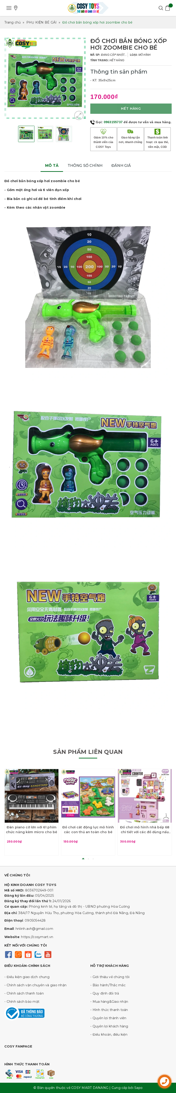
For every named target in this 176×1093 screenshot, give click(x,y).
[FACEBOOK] (8, 954)
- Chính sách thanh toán (24, 993)
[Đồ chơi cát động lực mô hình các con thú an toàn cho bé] (88, 796)
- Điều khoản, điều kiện (108, 1034)
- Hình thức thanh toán (109, 1010)
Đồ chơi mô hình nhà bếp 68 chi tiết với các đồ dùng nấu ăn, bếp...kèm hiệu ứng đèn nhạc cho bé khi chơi (145, 830)
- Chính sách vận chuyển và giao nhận (35, 985)
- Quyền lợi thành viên (108, 1018)
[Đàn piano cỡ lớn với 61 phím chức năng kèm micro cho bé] (31, 796)
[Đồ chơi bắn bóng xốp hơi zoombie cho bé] (78, 115)
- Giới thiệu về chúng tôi (109, 977)
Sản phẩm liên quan (88, 751)
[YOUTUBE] (48, 954)
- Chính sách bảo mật (21, 1002)
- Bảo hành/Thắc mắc (108, 985)
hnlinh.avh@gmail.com (34, 929)
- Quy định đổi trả (104, 993)
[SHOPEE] (28, 954)
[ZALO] (38, 954)
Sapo (138, 1088)
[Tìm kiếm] (161, 8)
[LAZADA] (18, 954)
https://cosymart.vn (37, 937)
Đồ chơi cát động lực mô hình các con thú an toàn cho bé (88, 829)
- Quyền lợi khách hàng (109, 1026)
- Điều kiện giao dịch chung (27, 977)
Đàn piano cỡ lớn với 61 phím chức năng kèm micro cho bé (31, 829)
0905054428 (35, 920)
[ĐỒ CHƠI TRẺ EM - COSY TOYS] (88, 8)
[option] (45, 78)
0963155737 (113, 122)
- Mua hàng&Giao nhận (109, 1002)
